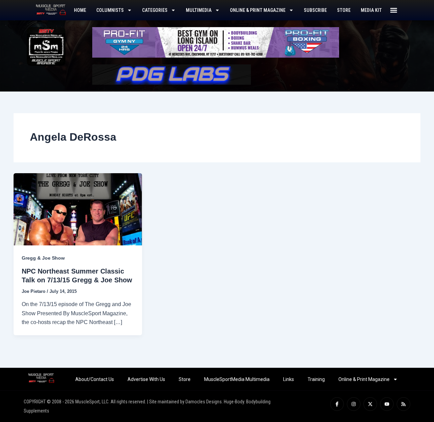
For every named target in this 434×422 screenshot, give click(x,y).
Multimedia (199, 10)
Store (344, 10)
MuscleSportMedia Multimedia (237, 379)
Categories (154, 10)
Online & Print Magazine (257, 10)
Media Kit (371, 10)
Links (288, 379)
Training (316, 379)
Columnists (110, 10)
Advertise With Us (146, 379)
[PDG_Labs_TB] (171, 74)
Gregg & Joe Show (43, 258)
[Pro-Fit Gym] (215, 42)
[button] (393, 10)
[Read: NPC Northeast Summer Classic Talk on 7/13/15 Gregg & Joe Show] (78, 209)
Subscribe (315, 10)
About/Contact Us (94, 379)
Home (80, 10)
